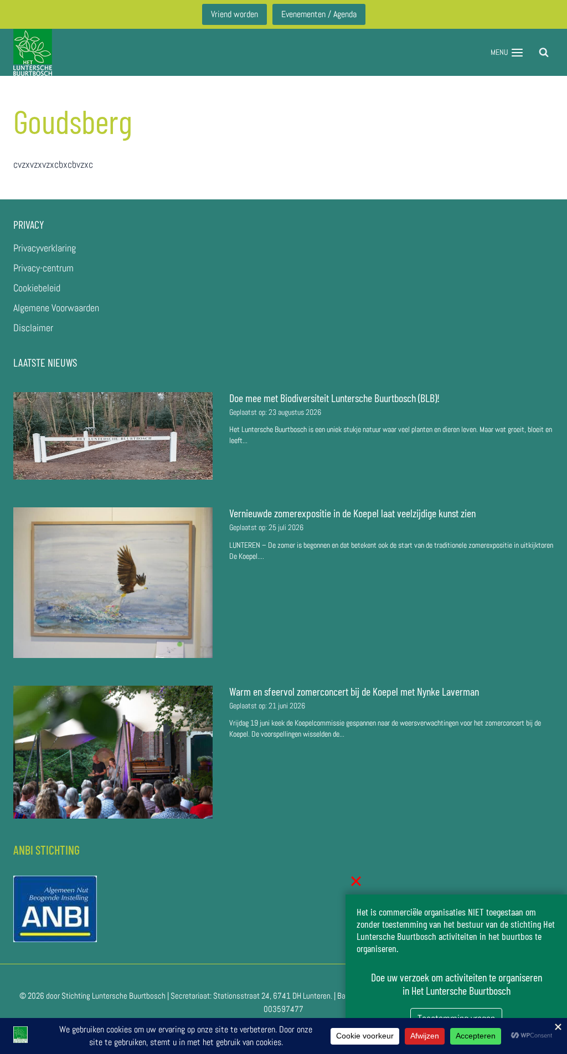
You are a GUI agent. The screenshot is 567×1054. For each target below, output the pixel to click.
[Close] (356, 881)
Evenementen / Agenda (319, 14)
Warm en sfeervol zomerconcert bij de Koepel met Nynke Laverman (354, 691)
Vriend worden (234, 14)
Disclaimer (33, 327)
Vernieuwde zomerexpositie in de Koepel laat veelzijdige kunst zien (352, 513)
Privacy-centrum (43, 267)
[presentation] (113, 436)
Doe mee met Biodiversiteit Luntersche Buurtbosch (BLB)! (335, 397)
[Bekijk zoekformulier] (544, 53)
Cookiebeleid (36, 287)
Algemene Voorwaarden (56, 307)
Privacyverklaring (44, 247)
